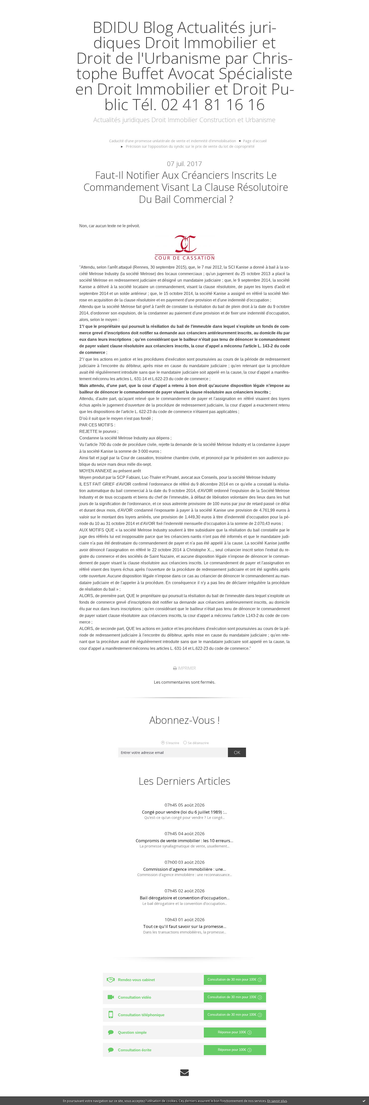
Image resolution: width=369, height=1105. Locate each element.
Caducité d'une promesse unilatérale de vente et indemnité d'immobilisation (172, 140)
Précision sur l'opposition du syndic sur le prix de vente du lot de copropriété (190, 146)
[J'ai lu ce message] (364, 1101)
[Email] (184, 1072)
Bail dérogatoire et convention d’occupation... (184, 898)
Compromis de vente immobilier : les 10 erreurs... (184, 840)
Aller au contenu (19, 5)
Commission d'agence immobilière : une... (184, 869)
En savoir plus (277, 1101)
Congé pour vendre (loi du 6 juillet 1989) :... (184, 812)
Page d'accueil (255, 140)
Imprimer (186, 668)
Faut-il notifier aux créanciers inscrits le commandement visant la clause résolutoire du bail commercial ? (186, 187)
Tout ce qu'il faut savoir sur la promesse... (184, 926)
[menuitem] (175, 141)
